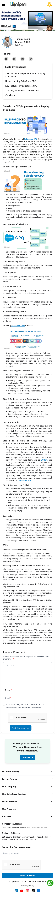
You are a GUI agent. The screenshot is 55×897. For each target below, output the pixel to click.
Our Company (9, 786)
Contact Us (27, 757)
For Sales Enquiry (10, 771)
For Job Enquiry (9, 779)
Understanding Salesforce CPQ (20, 81)
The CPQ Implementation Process (22, 90)
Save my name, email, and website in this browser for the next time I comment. (25, 706)
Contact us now (24, 480)
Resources (7, 816)
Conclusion (10, 95)
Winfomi (44, 460)
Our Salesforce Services (14, 794)
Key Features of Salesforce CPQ (21, 85)
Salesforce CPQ (30, 139)
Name (8, 690)
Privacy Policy (27, 885)
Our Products (9, 809)
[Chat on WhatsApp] (50, 883)
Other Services (9, 801)
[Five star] (49, 6)
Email (8, 698)
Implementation (18, 325)
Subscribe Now (27, 875)
